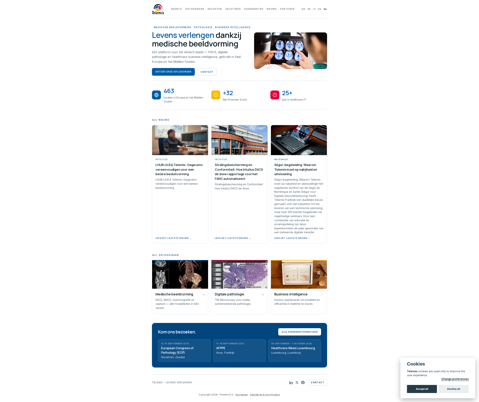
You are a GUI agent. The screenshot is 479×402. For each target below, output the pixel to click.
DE (319, 9)
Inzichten (215, 8)
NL (325, 9)
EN (303, 9)
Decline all (453, 388)
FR (309, 9)
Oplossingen (194, 8)
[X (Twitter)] (297, 382)
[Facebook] (303, 382)
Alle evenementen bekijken (300, 331)
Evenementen (253, 8)
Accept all (422, 388)
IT (314, 9)
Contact (207, 71)
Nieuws (272, 8)
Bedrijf (176, 8)
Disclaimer (242, 394)
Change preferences (455, 378)
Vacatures (233, 8)
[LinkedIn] (291, 382)
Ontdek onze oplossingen (173, 71)
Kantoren (287, 8)
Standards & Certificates (265, 394)
